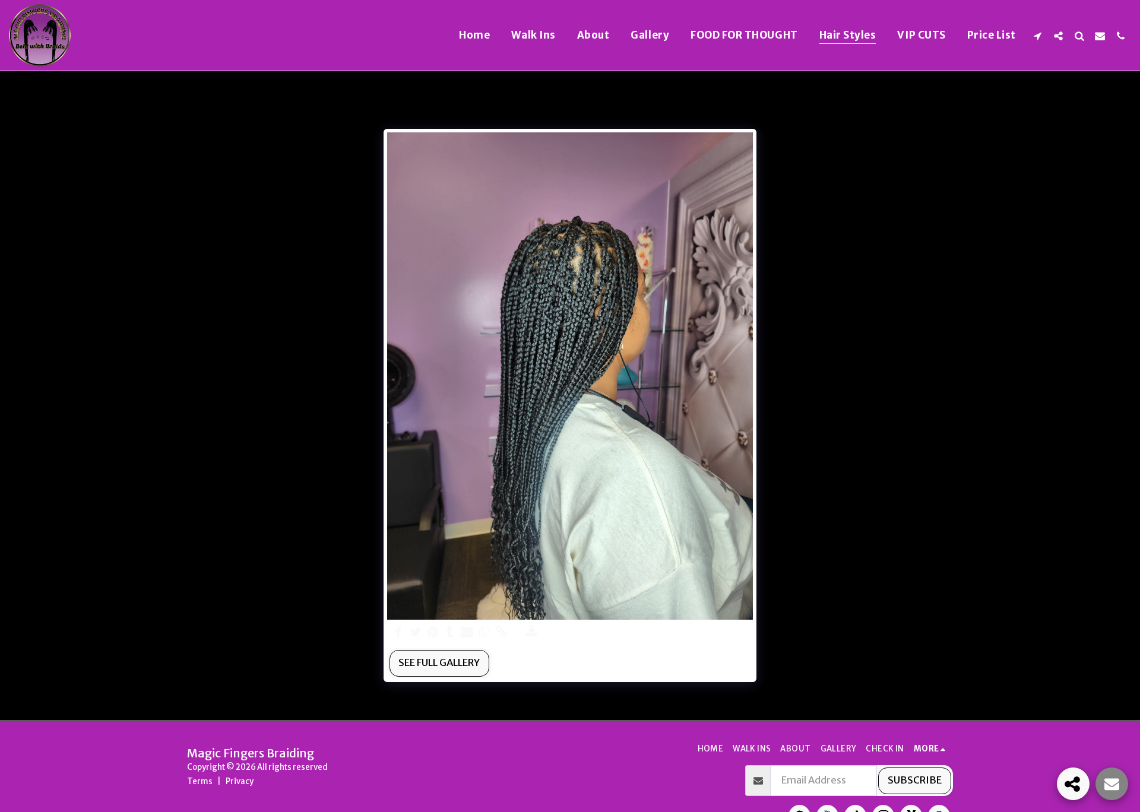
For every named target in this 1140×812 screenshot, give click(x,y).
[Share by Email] (467, 632)
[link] (501, 632)
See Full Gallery (439, 662)
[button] (1037, 35)
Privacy (240, 781)
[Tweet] (415, 632)
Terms (200, 781)
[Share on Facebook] (398, 632)
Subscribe (915, 780)
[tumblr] (450, 632)
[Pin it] (432, 632)
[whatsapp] (484, 632)
